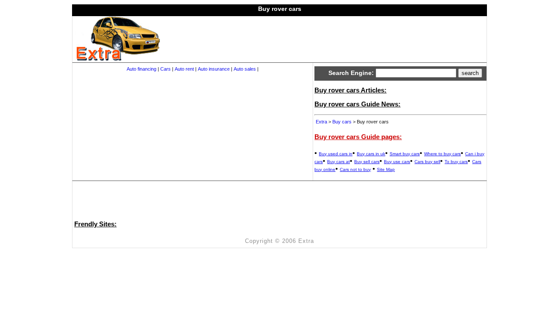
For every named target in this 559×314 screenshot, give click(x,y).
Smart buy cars (405, 153)
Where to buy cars (442, 153)
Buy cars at (338, 161)
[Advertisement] (319, 35)
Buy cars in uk (371, 153)
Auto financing (141, 69)
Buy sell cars (367, 161)
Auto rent (184, 69)
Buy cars (342, 121)
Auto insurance (214, 69)
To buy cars (456, 161)
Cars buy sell (427, 161)
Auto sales (245, 69)
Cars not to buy (355, 169)
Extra (321, 121)
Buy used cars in (335, 153)
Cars (165, 69)
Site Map (386, 169)
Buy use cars (397, 161)
